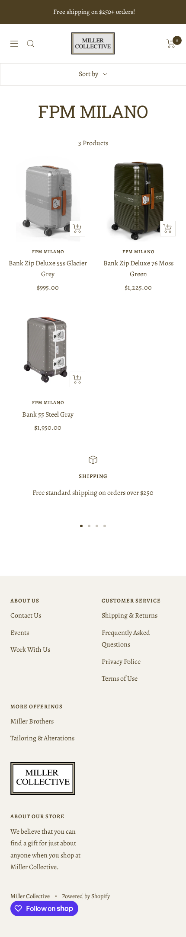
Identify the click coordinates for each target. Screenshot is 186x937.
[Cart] (171, 43)
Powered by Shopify (86, 896)
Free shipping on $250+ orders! (94, 11)
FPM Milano (48, 252)
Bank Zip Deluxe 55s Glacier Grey (48, 268)
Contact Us (25, 615)
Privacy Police (121, 661)
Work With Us (30, 649)
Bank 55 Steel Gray (48, 414)
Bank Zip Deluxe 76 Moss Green (138, 268)
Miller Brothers (32, 721)
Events (19, 632)
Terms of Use (120, 678)
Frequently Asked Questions (126, 638)
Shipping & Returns (129, 615)
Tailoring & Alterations (42, 738)
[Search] (31, 44)
